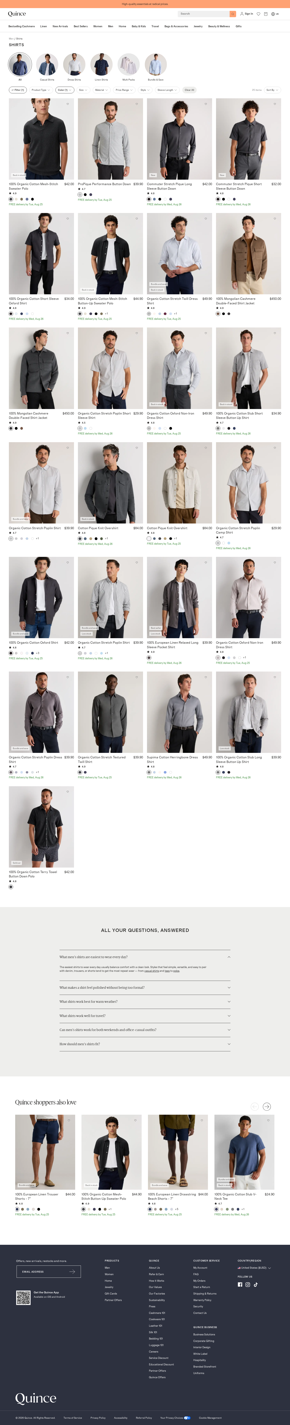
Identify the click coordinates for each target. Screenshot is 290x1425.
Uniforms (198, 1373)
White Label (200, 1354)
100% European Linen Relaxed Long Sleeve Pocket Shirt (172, 645)
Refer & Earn (156, 1274)
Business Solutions (204, 1334)
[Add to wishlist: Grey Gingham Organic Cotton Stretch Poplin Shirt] (137, 562)
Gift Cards (111, 1293)
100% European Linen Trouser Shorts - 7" (36, 1196)
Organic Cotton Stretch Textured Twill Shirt (102, 759)
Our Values (155, 1287)
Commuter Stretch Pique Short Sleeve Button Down (239, 186)
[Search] (233, 14)
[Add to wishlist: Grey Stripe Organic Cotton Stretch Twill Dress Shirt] (206, 219)
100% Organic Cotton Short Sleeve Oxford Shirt (34, 301)
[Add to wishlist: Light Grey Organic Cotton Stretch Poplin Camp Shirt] (275, 448)
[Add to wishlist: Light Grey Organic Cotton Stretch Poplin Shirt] (67, 448)
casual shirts (151, 971)
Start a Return (201, 1287)
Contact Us (200, 1313)
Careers (153, 1351)
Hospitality (199, 1360)
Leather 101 (155, 1326)
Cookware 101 (157, 1319)
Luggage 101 (156, 1345)
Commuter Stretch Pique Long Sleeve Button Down (169, 186)
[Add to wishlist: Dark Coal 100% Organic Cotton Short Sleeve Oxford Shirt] (67, 219)
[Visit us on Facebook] (240, 1285)
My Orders (199, 1281)
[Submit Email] (72, 1272)
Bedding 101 (156, 1338)
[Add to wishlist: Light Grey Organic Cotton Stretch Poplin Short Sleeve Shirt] (137, 333)
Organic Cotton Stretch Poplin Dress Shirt (35, 759)
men (11, 39)
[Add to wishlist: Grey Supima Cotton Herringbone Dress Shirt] (206, 677)
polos (176, 971)
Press (152, 1306)
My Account (200, 1267)
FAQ (195, 1274)
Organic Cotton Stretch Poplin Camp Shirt (238, 530)
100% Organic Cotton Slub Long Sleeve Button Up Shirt (239, 759)
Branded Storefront (204, 1366)
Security (198, 1306)
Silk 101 (153, 1332)
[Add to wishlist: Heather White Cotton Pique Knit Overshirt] (206, 448)
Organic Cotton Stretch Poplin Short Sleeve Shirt (104, 415)
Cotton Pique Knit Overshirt (98, 528)
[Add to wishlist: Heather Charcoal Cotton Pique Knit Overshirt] (137, 448)
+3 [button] (37, 653)
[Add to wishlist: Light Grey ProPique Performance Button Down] (137, 104)
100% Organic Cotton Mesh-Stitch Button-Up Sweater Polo (102, 301)
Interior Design (201, 1347)
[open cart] (266, 14)
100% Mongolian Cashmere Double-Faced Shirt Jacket (235, 301)
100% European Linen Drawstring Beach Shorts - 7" (172, 1196)
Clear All (189, 90)
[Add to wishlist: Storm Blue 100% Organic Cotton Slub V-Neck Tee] (268, 1120)
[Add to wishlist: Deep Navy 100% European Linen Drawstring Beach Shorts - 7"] (202, 1120)
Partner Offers (113, 1300)
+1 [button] (106, 313)
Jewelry (109, 1287)
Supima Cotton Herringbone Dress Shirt (172, 759)
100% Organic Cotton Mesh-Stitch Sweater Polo (33, 186)
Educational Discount (161, 1364)
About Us (154, 1267)
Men (107, 1267)
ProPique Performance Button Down (104, 184)
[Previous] (255, 1107)
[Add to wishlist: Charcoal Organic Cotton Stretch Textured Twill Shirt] (137, 677)
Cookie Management (210, 1418)
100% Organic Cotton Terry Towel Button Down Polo (33, 874)
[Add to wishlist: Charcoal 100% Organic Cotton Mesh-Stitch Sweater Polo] (67, 104)
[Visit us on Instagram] (247, 1285)
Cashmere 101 (157, 1313)
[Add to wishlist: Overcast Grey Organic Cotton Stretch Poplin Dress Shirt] (67, 677)
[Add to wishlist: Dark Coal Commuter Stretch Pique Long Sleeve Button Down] (206, 104)
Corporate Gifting (203, 1341)
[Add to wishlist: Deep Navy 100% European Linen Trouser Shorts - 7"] (69, 1120)
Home (108, 1281)
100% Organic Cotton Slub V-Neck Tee (235, 1196)
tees (167, 971)
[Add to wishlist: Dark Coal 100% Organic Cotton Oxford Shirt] (67, 562)
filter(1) (19, 90)
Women (109, 1274)
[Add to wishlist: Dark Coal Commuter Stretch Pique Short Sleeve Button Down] (275, 104)
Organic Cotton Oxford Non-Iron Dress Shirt (170, 415)
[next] (267, 1107)
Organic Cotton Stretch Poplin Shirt (35, 528)
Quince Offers (157, 1377)
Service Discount (158, 1358)
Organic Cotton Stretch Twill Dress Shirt (172, 301)
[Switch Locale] (273, 14)
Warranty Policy (202, 1300)
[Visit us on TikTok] (255, 1285)
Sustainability (157, 1300)
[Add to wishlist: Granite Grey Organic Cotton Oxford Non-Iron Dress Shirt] (275, 562)
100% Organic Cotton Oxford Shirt (33, 642)
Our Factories (157, 1293)
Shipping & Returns (204, 1293)
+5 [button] (176, 1209)
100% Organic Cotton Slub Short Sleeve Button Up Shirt (239, 415)
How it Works (156, 1281)
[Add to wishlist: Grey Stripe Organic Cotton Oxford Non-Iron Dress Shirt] (206, 333)
